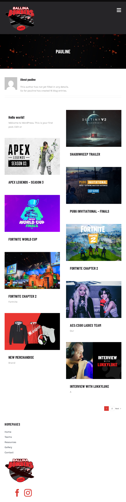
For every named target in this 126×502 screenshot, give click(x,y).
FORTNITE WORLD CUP (22, 239)
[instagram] (28, 493)
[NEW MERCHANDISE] (32, 331)
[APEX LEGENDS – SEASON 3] (32, 156)
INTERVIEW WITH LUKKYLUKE (89, 386)
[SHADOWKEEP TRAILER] (93, 128)
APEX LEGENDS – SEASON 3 (25, 182)
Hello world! (16, 117)
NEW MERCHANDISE (21, 357)
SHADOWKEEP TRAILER (85, 154)
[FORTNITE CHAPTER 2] (93, 242)
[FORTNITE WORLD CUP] (32, 213)
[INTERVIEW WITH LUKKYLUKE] (93, 360)
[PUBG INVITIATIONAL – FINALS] (93, 185)
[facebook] (17, 493)
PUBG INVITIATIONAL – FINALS (89, 211)
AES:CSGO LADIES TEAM (85, 325)
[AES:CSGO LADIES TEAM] (93, 299)
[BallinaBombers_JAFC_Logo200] (20, 7)
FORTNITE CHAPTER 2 (84, 268)
